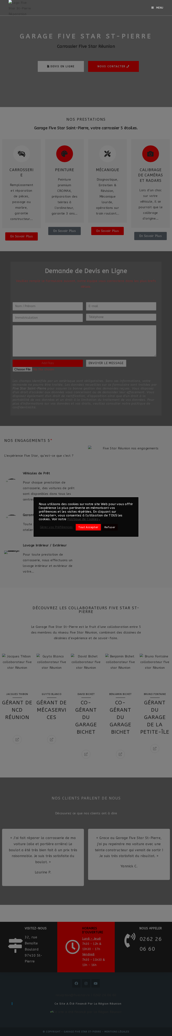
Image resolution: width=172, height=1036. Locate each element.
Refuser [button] (109, 527)
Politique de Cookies (82, 519)
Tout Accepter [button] (88, 527)
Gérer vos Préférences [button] (56, 527)
